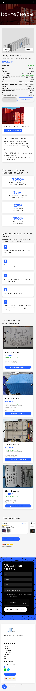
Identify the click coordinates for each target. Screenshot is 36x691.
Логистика (7, 648)
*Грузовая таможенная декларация (25, 67)
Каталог (6, 646)
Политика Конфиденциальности (9, 686)
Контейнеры (7, 654)
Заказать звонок (10, 674)
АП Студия (23, 684)
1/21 (18, 347)
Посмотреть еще (26, 100)
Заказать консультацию (15, 609)
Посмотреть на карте (13, 130)
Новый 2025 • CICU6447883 (11, 409)
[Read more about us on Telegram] (8, 669)
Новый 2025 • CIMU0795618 (11, 362)
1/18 (18, 486)
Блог (5, 656)
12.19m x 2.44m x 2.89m (10, 364)
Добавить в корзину (18, 367)
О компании (7, 652)
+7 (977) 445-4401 (10, 664)
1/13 (18, 439)
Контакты (6, 658)
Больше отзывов (10, 539)
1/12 (18, 393)
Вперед (29, 49)
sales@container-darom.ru (13, 666)
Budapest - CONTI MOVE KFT (11, 361)
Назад (6, 49)
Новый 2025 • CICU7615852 (11, 455)
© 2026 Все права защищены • (8, 684)
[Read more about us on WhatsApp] (5, 669)
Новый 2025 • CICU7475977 (11, 501)
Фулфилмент (7, 650)
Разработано (20, 684)
